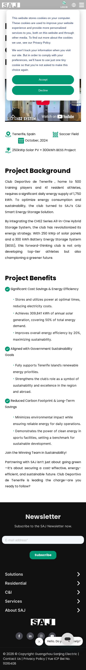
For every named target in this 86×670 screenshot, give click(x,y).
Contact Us (12, 658)
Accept (43, 79)
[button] (81, 5)
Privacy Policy (34, 658)
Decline (43, 90)
